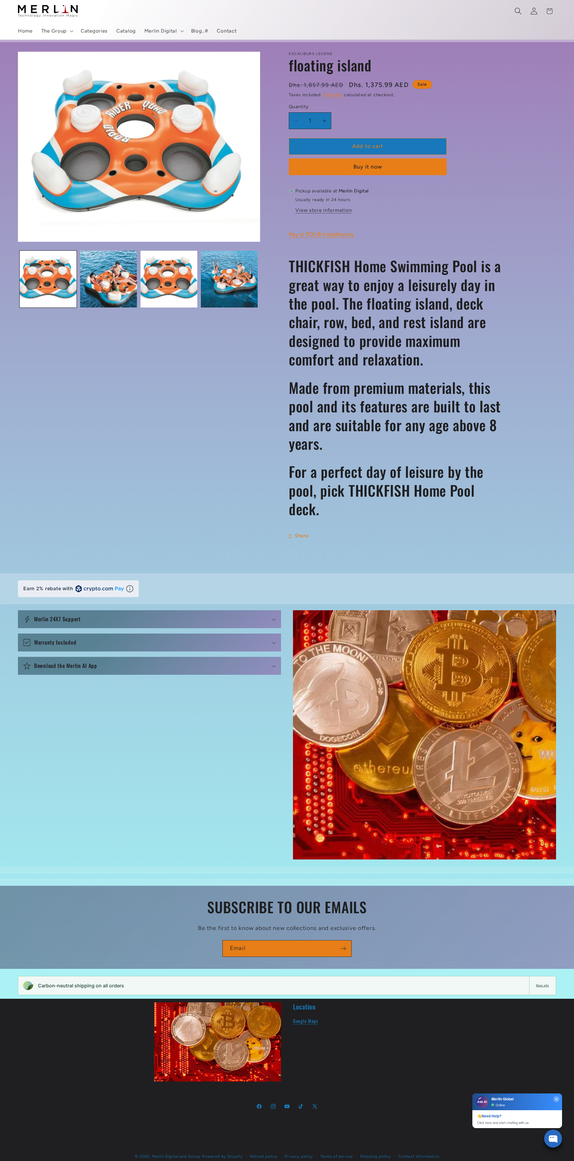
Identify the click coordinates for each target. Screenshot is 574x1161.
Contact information (418, 1156)
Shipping (332, 94)
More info (542, 985)
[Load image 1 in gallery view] (48, 279)
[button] (56, 31)
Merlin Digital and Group (176, 1156)
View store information (323, 210)
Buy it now (367, 166)
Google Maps (305, 1020)
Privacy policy (299, 1156)
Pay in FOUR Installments (321, 234)
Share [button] (302, 536)
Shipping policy (375, 1156)
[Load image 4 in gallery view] (229, 279)
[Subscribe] (343, 948)
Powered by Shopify (222, 1156)
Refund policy (263, 1156)
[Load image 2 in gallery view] (108, 279)
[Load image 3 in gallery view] (169, 279)
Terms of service (336, 1156)
